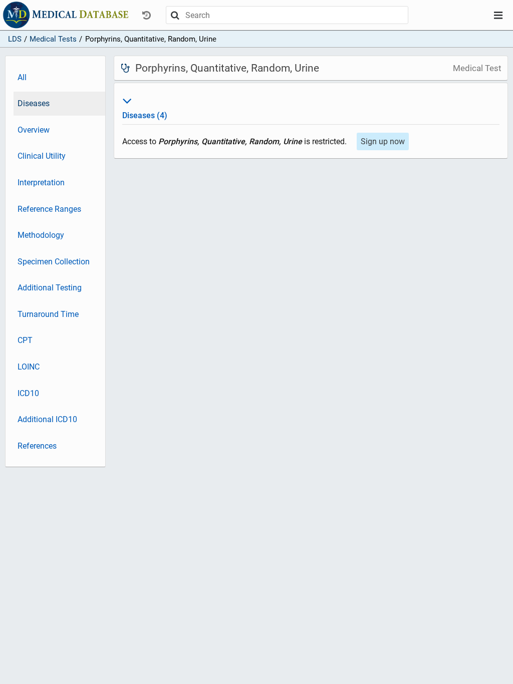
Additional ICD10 (47, 419)
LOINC (29, 367)
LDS (15, 39)
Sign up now (383, 141)
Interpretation (41, 182)
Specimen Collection (54, 261)
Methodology (41, 235)
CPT (25, 340)
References (37, 446)
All (22, 77)
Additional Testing (50, 287)
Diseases (34, 103)
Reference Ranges (49, 209)
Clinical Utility (42, 156)
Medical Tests (53, 39)
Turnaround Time (48, 314)
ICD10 (28, 393)
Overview (34, 130)
